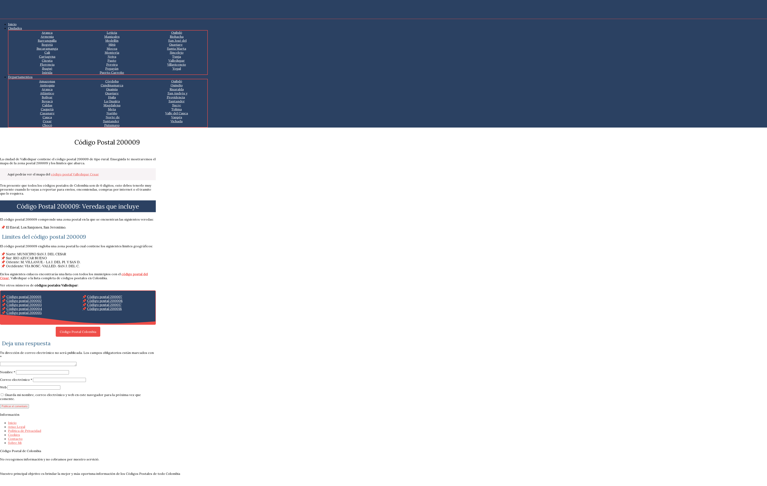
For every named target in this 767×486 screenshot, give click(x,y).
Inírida (47, 72)
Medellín (111, 41)
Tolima (176, 109)
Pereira (112, 64)
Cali (47, 52)
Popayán (111, 68)
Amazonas (47, 81)
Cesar (47, 121)
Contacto (15, 439)
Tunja (176, 56)
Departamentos (20, 77)
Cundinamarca (112, 85)
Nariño (111, 113)
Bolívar (47, 97)
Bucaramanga (47, 48)
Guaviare (112, 93)
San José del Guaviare (177, 43)
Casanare (47, 113)
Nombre (7, 372)
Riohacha (177, 37)
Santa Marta (176, 48)
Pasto (111, 60)
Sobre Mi (15, 443)
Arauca (47, 33)
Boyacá (47, 101)
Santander (177, 101)
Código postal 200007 (104, 297)
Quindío (177, 85)
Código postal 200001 (23, 297)
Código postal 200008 (105, 301)
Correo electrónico (16, 380)
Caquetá (47, 109)
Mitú (111, 45)
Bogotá (47, 45)
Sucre (176, 105)
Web (3, 387)
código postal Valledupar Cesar (75, 174)
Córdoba (112, 81)
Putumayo (112, 125)
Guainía (112, 89)
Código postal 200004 (24, 309)
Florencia (47, 64)
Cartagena (47, 56)
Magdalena (111, 105)
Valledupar (176, 60)
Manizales (112, 37)
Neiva (112, 56)
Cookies (14, 435)
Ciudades (15, 28)
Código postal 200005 (24, 313)
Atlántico (47, 93)
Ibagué (47, 68)
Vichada (177, 121)
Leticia (112, 33)
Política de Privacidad (24, 431)
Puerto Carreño (112, 72)
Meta (112, 109)
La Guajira (112, 101)
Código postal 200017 (104, 305)
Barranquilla (47, 41)
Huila (112, 97)
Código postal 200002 (24, 301)
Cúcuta (47, 60)
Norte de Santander (111, 119)
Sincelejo (177, 52)
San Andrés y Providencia (177, 95)
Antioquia (47, 85)
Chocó (47, 125)
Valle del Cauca (176, 113)
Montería (112, 52)
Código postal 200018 (104, 309)
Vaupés (176, 117)
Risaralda (177, 89)
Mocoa (112, 48)
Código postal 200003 (24, 305)
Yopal (176, 68)
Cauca (47, 117)
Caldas (47, 105)
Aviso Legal (16, 427)
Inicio (12, 24)
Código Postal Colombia (78, 332)
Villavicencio (176, 64)
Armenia (47, 37)
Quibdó (176, 33)
